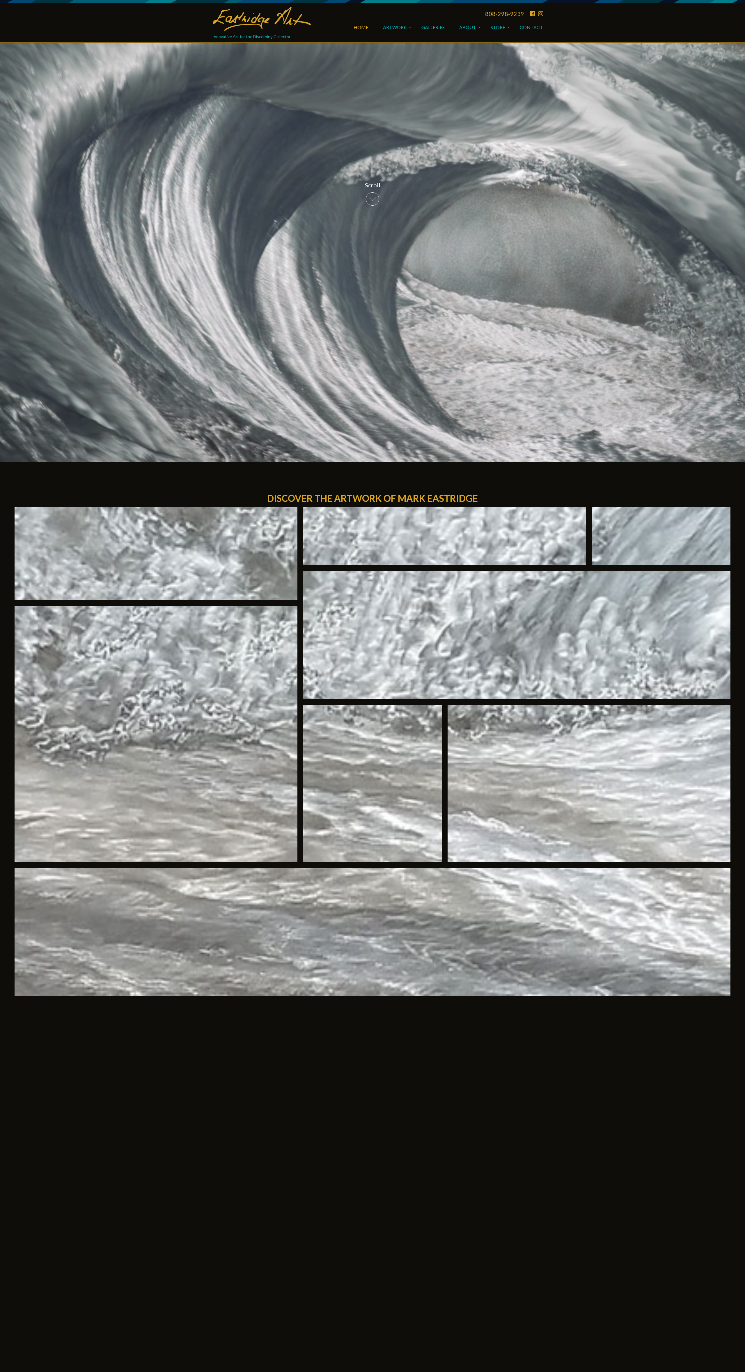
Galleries (433, 27)
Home (361, 27)
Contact (531, 27)
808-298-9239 (504, 13)
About (467, 27)
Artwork (395, 27)
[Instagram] (540, 14)
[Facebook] (532, 14)
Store (498, 27)
